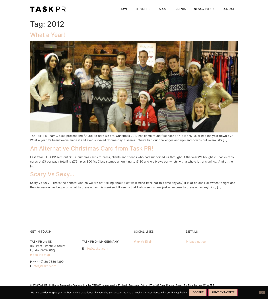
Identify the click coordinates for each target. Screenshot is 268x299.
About (163, 9)
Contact (228, 9)
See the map (41, 254)
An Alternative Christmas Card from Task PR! (91, 148)
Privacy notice (196, 241)
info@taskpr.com (44, 266)
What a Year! (47, 34)
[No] (262, 292)
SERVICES (141, 9)
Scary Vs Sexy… (52, 174)
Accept (197, 292)
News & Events (204, 9)
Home (124, 9)
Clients (181, 9)
